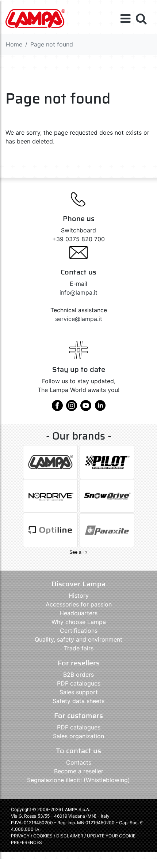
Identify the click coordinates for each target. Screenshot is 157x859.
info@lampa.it (78, 292)
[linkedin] (100, 408)
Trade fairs (78, 648)
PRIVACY (20, 836)
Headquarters (78, 613)
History (79, 595)
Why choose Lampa (78, 621)
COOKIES (43, 836)
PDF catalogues (78, 683)
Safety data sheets (78, 701)
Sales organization (78, 736)
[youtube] (85, 408)
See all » (78, 552)
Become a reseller (78, 771)
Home (14, 44)
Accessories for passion (79, 604)
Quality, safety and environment (78, 639)
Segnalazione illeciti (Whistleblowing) (78, 780)
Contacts (78, 762)
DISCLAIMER (70, 836)
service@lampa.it (78, 318)
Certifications (78, 630)
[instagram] (71, 408)
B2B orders (78, 674)
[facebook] (57, 408)
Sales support (79, 692)
